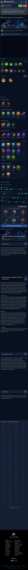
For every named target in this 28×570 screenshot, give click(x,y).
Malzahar (10, 488)
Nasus (16, 425)
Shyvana (16, 486)
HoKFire (16, 555)
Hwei (10, 425)
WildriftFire (7, 545)
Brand (3, 456)
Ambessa (4, 433)
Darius (3, 471)
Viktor (23, 464)
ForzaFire (7, 552)
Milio (10, 495)
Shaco (16, 483)
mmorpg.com (17, 546)
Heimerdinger (11, 423)
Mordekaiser (11, 500)
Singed (16, 488)
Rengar (16, 466)
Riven (16, 468)
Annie (3, 438)
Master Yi (10, 492)
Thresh (23, 436)
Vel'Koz (23, 457)
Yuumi (23, 486)
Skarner (16, 494)
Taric (23, 432)
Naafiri (10, 504)
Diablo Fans (17, 550)
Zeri (22, 494)
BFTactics (7, 555)
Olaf (16, 439)
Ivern (10, 431)
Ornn (16, 443)
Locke (10, 479)
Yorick (23, 483)
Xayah (23, 473)
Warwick (23, 470)
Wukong (23, 472)
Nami (16, 423)
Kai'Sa (10, 446)
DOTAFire (7, 549)
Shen (16, 485)
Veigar (23, 455)
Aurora (3, 447)
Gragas (3, 498)
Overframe (17, 551)
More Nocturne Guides (15, 34)
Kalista (10, 447)
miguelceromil (19, 30)
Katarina (10, 455)
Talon (23, 430)
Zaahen (23, 488)
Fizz (3, 489)
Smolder (16, 496)
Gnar (3, 496)
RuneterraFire (8, 546)
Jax (9, 436)
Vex (22, 459)
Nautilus (16, 427)
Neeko (16, 429)
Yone (23, 481)
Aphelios (4, 440)
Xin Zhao (23, 477)
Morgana (10, 502)
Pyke (16, 448)
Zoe (22, 499)
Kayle (10, 457)
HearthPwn (17, 549)
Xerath (23, 475)
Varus (23, 451)
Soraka (16, 499)
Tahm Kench (23, 426)
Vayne (23, 453)
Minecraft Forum (18, 541)
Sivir (16, 492)
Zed (22, 492)
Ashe (3, 442)
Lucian (10, 480)
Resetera (7, 550)
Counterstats (8, 544)
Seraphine (17, 479)
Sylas (16, 503)
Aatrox (3, 423)
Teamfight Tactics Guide (14, 507)
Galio (3, 491)
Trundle (23, 439)
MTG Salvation (18, 540)
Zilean (23, 497)
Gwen (3, 502)
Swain (16, 501)
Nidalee (16, 431)
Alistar (3, 431)
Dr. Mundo (4, 474)
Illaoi (9, 427)
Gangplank (4, 493)
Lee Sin (10, 471)
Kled (9, 466)
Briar (3, 460)
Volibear (23, 468)
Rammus (17, 456)
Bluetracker (17, 547)
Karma (10, 449)
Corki (3, 469)
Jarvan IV (10, 434)
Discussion (7, 34)
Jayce (10, 438)
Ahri (3, 425)
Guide (2, 34)
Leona (10, 473)
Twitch (23, 446)
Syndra (23, 423)
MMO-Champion (18, 545)
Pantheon (17, 445)
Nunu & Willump (16, 437)
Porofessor (7, 542)
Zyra (22, 501)
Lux (9, 484)
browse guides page (21, 12)
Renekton (17, 464)
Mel (9, 493)
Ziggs (23, 496)
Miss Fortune (10, 498)
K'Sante (10, 444)
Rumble (16, 470)
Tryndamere (24, 441)
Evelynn (3, 482)
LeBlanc (10, 469)
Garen (3, 494)
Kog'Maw (10, 468)
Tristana (23, 437)
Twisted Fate (23, 444)
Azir (3, 448)
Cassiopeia (4, 465)
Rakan (16, 454)
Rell (16, 460)
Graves (3, 500)
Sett (16, 481)
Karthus (10, 451)
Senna (16, 477)
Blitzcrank (4, 454)
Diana (3, 472)
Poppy (16, 447)
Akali (3, 427)
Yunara (23, 485)
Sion (16, 490)
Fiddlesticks (4, 485)
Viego (23, 462)
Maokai (10, 490)
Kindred (10, 464)
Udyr (22, 448)
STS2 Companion (18, 552)
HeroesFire (7, 553)
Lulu (9, 482)
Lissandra (10, 477)
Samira (16, 473)
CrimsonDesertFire (18, 553)
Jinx (9, 442)
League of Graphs (9, 541)
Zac (22, 490)
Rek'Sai (16, 458)
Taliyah (23, 428)
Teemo (23, 434)
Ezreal (3, 483)
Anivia (3, 436)
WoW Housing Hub (19, 544)
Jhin (9, 440)
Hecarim (4, 504)
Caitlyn (3, 461)
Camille (3, 463)
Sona (16, 497)
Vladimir (23, 466)
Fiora (3, 487)
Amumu (3, 434)
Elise (3, 480)
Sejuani (16, 475)
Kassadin (10, 453)
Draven (3, 476)
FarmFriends (8, 551)
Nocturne (17, 434)
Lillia (9, 475)
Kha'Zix (10, 462)
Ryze (16, 472)
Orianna (16, 441)
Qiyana (16, 450)
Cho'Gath (4, 467)
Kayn (10, 458)
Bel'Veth (3, 452)
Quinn (16, 452)
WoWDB (16, 542)
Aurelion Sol (4, 444)
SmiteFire (7, 547)
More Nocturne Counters (14, 226)
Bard (3, 450)
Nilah (16, 433)
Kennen (10, 460)
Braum (3, 458)
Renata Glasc (16, 462)
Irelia (10, 429)
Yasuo (23, 479)
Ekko (3, 478)
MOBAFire (7, 540)
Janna (10, 433)
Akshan (3, 429)
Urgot (23, 450)
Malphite (10, 486)
